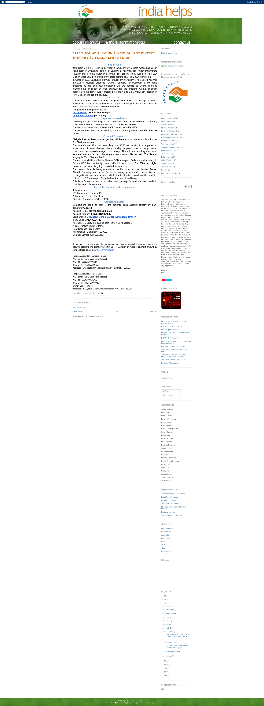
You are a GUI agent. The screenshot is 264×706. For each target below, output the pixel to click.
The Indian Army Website (170, 504)
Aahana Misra (166, 125)
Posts (166, 391)
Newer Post (77, 311)
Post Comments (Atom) (93, 316)
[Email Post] (102, 293)
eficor (163, 548)
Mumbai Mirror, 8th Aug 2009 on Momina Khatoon (176, 334)
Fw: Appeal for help (172, 651)
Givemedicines (166, 532)
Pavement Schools (168, 131)
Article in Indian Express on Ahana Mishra (174, 351)
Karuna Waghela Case (169, 137)
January (169, 656)
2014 (166, 596)
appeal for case (167, 121)
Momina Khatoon (167, 128)
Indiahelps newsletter (169, 173)
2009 (166, 668)
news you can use (168, 118)
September (170, 614)
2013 (166, 599)
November (170, 610)
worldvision (165, 551)
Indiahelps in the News (169, 134)
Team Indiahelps (167, 144)
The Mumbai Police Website (171, 515)
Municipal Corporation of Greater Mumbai (173, 508)
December (170, 606)
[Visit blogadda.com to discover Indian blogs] (166, 280)
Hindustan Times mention (170, 363)
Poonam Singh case (168, 151)
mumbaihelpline (167, 529)
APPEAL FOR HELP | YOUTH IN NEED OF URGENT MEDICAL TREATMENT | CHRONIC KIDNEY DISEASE (115, 55)
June (168, 621)
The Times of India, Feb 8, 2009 (173, 360)
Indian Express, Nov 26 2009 (172, 330)
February (169, 632)
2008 (166, 672)
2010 (166, 665)
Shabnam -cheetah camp (170, 147)
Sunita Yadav (166, 163)
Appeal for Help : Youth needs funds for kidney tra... (176, 647)
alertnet (164, 545)
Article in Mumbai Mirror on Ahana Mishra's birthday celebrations (174, 356)
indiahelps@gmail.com (177, 261)
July (167, 617)
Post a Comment (79, 307)
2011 (166, 661)
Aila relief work (166, 167)
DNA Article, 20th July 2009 (171, 338)
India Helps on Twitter (169, 53)
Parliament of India (168, 512)
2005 (166, 676)
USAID (163, 542)
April (168, 628)
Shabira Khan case (168, 141)
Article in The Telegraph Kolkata (173, 346)
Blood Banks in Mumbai (170, 497)
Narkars (164, 170)
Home (115, 311)
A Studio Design (132, 703)
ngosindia (165, 535)
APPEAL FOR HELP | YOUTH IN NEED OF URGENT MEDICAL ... (177, 637)
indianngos (165, 538)
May (167, 624)
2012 (166, 603)
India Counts (132, 705)
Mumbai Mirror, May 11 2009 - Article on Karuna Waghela (176, 342)
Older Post (153, 311)
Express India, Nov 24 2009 (171, 326)
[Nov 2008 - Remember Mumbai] (171, 309)
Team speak (165, 154)
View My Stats (166, 378)
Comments (168, 395)
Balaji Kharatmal (167, 157)
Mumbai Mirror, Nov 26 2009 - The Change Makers (174, 322)
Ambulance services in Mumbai (173, 494)
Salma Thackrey (167, 160)
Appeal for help (171, 642)
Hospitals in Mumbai (169, 500)
